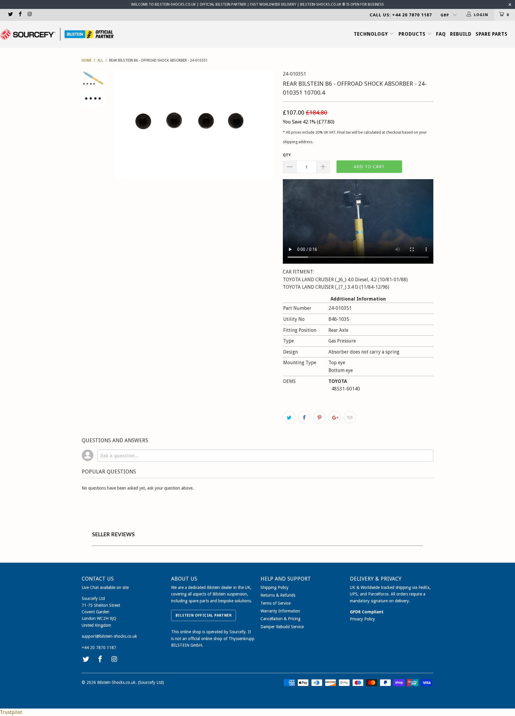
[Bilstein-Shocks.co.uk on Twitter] (10, 14)
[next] (268, 124)
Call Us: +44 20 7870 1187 (401, 15)
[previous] (123, 124)
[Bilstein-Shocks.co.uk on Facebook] (19, 14)
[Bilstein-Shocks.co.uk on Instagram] (29, 14)
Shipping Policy (274, 587)
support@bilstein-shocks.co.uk (109, 636)
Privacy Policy (362, 619)
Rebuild (460, 34)
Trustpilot (11, 712)
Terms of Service (275, 603)
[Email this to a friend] (350, 417)
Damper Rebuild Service (282, 626)
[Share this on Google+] (334, 417)
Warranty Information (280, 611)
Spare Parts (492, 34)
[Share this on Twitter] (289, 417)
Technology (372, 34)
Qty (287, 155)
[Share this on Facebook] (304, 417)
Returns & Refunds (277, 595)
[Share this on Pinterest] (319, 417)
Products (412, 34)
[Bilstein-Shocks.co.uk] (57, 34)
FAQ (441, 34)
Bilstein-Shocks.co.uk (116, 682)
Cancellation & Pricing (280, 618)
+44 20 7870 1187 (99, 647)
